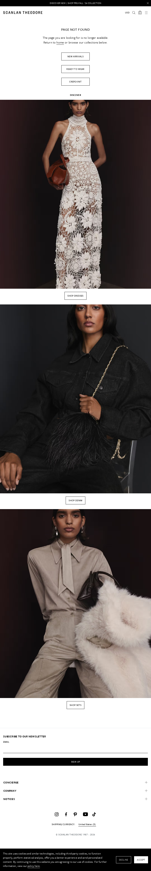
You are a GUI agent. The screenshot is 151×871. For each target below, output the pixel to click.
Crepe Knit (75, 81)
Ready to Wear (75, 69)
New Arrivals (75, 56)
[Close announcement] (147, 3)
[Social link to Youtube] (85, 814)
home (60, 42)
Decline (123, 859)
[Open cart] (140, 13)
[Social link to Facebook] (66, 814)
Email (6, 741)
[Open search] (134, 13)
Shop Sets (75, 705)
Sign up (75, 761)
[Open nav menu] (146, 13)
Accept (141, 859)
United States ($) (87, 824)
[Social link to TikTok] (94, 814)
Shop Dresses (75, 295)
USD (127, 12)
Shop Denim (75, 500)
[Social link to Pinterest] (75, 814)
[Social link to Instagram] (57, 814)
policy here (34, 866)
